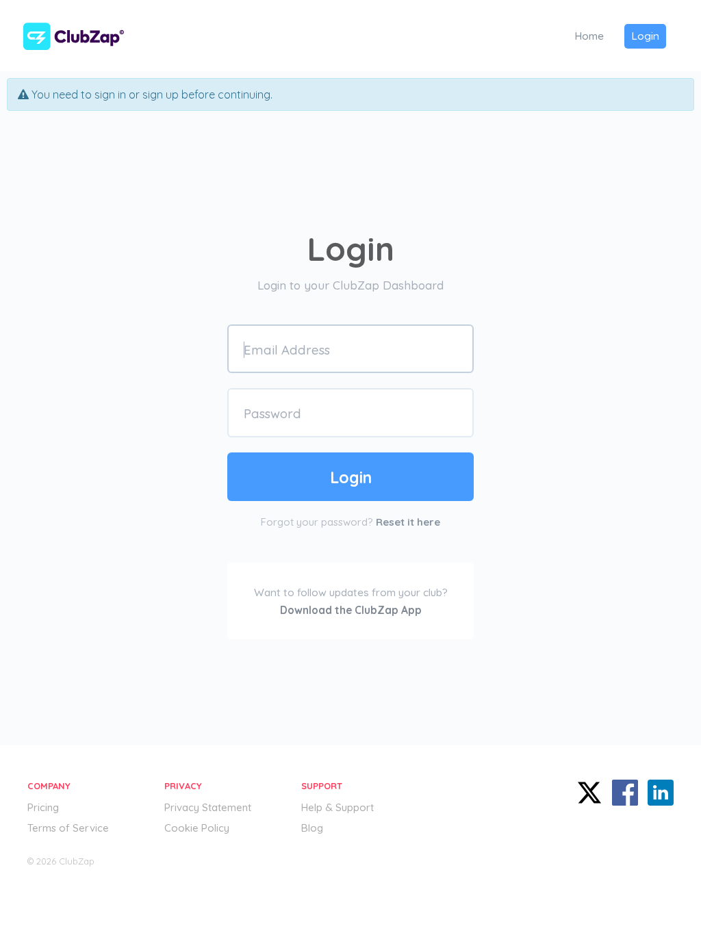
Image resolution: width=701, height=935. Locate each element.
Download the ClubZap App (351, 610)
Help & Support (337, 807)
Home (589, 35)
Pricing (43, 807)
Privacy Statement (207, 807)
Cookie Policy (196, 828)
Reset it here (408, 521)
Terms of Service (68, 828)
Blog (312, 828)
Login (645, 35)
